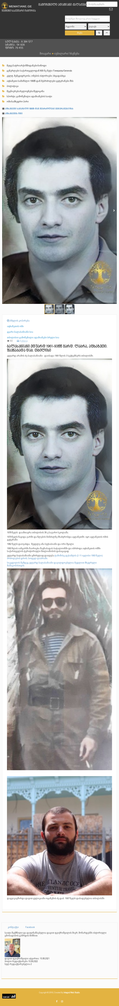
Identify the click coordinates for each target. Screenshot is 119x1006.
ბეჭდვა (23, 340)
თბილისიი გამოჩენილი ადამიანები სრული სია (33, 337)
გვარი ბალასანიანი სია (20, 332)
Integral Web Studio (72, 992)
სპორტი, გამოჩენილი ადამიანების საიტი (29, 96)
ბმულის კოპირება (19, 320)
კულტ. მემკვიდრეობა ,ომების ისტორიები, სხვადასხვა (36, 75)
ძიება (79, 33)
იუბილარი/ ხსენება (66, 53)
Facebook (30, 927)
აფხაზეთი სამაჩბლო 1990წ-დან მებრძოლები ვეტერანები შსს (39, 81)
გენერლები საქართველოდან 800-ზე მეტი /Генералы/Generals (39, 70)
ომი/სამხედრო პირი (17, 101)
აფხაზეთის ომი (13, 113)
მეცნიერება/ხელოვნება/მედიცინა (25, 91)
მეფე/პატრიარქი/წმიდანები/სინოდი (26, 65)
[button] (114, 119)
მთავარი (45, 53)
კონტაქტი (13, 927)
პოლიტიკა (12, 86)
